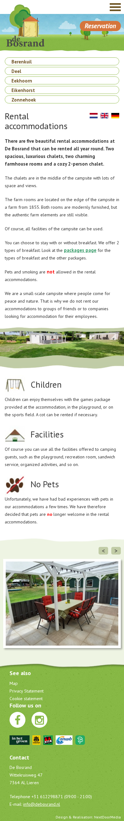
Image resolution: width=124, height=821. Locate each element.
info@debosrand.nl (41, 804)
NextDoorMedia (107, 817)
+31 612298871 (47, 796)
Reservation (100, 26)
